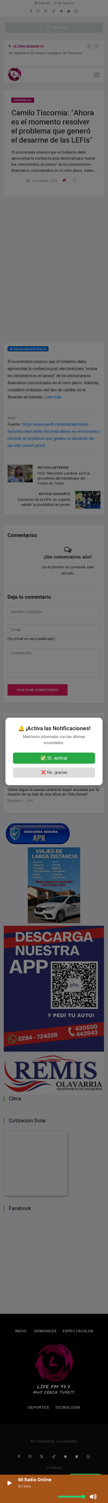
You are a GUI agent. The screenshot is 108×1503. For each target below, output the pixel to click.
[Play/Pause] (9, 1483)
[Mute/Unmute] (93, 1496)
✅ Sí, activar (54, 758)
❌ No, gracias (54, 772)
